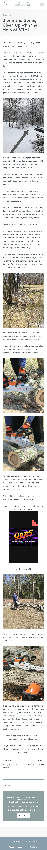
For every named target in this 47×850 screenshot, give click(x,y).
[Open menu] (42, 4)
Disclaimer (34, 847)
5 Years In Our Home (35, 763)
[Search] (40, 785)
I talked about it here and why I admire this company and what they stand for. (23, 164)
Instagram (33, 739)
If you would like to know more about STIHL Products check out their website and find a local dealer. (23, 749)
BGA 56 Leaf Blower (23, 211)
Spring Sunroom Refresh (10, 764)
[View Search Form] (5, 4)
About (11, 847)
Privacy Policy (22, 847)
